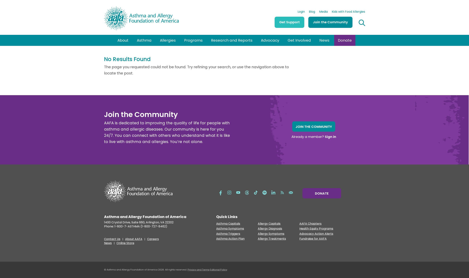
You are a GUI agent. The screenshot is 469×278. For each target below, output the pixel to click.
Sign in (330, 136)
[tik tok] (255, 192)
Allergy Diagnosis (270, 229)
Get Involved (299, 40)
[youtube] (238, 192)
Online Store (125, 243)
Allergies (168, 40)
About (122, 40)
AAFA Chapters (310, 224)
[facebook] (220, 192)
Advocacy (270, 40)
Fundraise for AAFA (313, 239)
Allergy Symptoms (271, 234)
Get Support (289, 22)
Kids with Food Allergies (348, 12)
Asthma (144, 40)
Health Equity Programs (316, 229)
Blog (312, 12)
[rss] (282, 192)
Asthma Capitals (228, 224)
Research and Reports (231, 40)
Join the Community (330, 22)
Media (323, 12)
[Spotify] (264, 192)
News (324, 40)
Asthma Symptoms (230, 229)
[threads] (247, 192)
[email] (291, 192)
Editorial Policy (218, 269)
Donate (345, 40)
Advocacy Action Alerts (316, 234)
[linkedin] (273, 192)
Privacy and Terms (199, 269)
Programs (193, 40)
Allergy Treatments (272, 239)
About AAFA (133, 239)
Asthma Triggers (228, 234)
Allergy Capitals (269, 224)
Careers (153, 239)
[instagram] (229, 192)
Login (301, 12)
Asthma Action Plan (230, 239)
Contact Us (112, 239)
